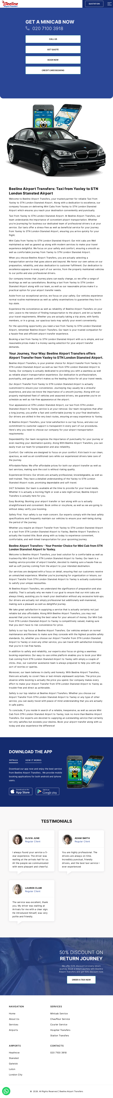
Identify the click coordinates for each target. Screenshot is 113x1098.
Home (12, 1013)
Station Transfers (59, 1035)
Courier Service (58, 1024)
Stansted (14, 1058)
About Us (14, 1019)
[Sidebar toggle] (109, 3)
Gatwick (13, 1063)
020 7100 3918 (47, 28)
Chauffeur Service (60, 1019)
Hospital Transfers (60, 1030)
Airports (13, 1030)
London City (15, 1074)
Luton (12, 1069)
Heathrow (14, 1052)
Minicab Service (59, 1013)
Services (13, 1024)
